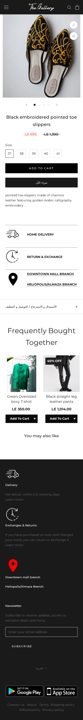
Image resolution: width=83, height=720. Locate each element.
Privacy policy (53, 710)
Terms (44, 705)
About (32, 705)
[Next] (57, 105)
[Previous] (26, 105)
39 (34, 153)
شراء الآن (41, 182)
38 (21, 153)
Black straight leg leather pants (61, 398)
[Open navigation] (6, 7)
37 (9, 153)
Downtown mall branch (22, 577)
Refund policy (30, 710)
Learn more (14, 500)
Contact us (16, 705)
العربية (39, 668)
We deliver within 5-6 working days (32, 494)
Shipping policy (62, 705)
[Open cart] (77, 7)
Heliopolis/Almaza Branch (24, 586)
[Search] (69, 7)
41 (58, 153)
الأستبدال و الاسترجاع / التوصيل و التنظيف (31, 306)
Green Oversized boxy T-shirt (21, 398)
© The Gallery (41, 678)
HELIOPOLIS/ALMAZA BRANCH (52, 284)
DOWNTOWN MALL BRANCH (50, 274)
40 (46, 153)
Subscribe (22, 646)
